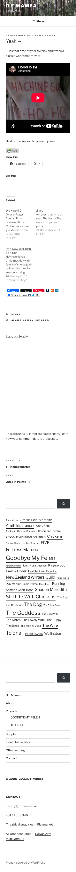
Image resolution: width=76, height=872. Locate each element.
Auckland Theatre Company (21, 531)
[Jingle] (51, 220)
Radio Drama (30, 583)
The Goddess (23, 612)
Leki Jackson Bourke (42, 571)
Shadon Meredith (51, 589)
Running (58, 584)
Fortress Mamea (22, 549)
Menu (40, 21)
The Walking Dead (31, 626)
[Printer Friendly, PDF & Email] (12, 150)
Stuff (16, 314)
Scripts (11, 734)
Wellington (52, 633)
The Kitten (13, 620)
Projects (12, 711)
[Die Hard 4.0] (21, 222)
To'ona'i (15, 633)
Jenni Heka (29, 565)
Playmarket (13, 584)
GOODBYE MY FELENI (26, 717)
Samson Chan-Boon (20, 590)
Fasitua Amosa (30, 543)
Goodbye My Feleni (31, 557)
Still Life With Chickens (31, 597)
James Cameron (13, 566)
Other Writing (15, 750)
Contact (11, 758)
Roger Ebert (44, 584)
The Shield (12, 625)
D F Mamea (13, 695)
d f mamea (47, 35)
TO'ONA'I (17, 725)
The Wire (50, 625)
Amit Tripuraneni (20, 525)
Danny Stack (13, 543)
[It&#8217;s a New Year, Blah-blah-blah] (21, 262)
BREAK (10, 536)
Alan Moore (12, 520)
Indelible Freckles (18, 742)
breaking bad (24, 536)
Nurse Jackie (63, 578)
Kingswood (56, 565)
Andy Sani (43, 526)
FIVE (45, 542)
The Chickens (14, 605)
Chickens (55, 536)
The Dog (33, 604)
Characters (39, 536)
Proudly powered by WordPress (25, 862)
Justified (42, 565)
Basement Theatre (49, 530)
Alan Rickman (22, 320)
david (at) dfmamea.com (22, 806)
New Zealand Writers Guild (30, 577)
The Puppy (53, 620)
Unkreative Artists (34, 634)
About (10, 703)
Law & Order (16, 571)
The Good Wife (50, 614)
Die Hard (42, 320)
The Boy (62, 597)
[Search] (63, 503)
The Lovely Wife (33, 620)
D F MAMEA (21, 6)
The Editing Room (51, 605)
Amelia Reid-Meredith (36, 520)
